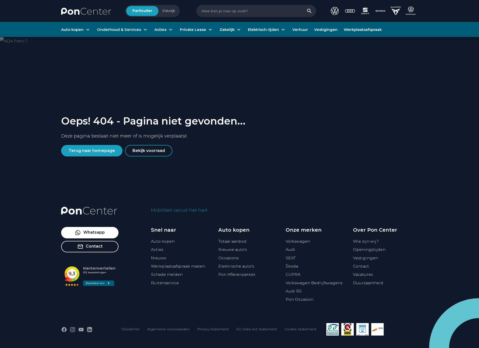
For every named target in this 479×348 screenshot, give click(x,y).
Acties (157, 249)
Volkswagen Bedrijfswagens (314, 282)
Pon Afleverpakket (236, 274)
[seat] (365, 11)
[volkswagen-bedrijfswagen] (411, 11)
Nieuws (158, 258)
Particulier (142, 10)
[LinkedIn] (90, 330)
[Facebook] (64, 330)
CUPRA (293, 274)
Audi (290, 249)
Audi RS (294, 291)
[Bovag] (347, 329)
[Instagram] (73, 330)
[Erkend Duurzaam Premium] (332, 329)
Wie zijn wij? (366, 241)
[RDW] (377, 329)
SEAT (291, 258)
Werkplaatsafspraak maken (178, 266)
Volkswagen (298, 241)
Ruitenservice (165, 282)
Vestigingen (365, 258)
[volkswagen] (335, 11)
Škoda (292, 266)
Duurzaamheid (368, 282)
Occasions (228, 258)
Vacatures (363, 274)
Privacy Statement (213, 329)
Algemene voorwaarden (168, 329)
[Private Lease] (362, 329)
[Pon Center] (86, 11)
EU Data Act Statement (256, 329)
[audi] (350, 11)
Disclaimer (130, 329)
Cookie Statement (300, 329)
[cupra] (396, 11)
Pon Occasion (299, 299)
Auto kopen (163, 241)
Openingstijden (369, 249)
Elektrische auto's (236, 266)
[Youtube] (81, 330)
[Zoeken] (309, 11)
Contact (361, 266)
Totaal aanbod (232, 241)
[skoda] (380, 11)
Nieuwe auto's (232, 249)
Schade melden (167, 274)
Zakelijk (168, 10)
